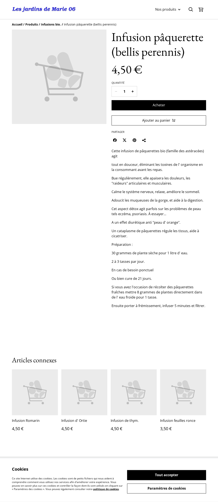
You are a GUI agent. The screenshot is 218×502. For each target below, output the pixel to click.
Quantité (118, 82)
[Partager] (144, 140)
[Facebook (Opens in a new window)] (115, 140)
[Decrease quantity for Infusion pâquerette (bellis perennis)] (116, 91)
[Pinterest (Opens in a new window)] (134, 140)
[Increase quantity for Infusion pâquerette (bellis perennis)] (132, 91)
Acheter (159, 105)
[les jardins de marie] (44, 9)
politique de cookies (106, 489)
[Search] (191, 9)
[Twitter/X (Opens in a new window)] (124, 140)
